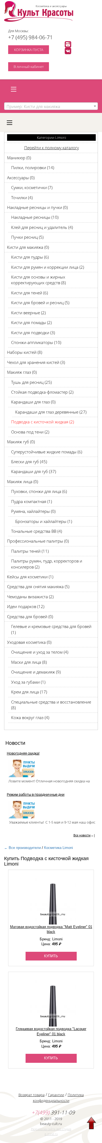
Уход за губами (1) (28, 682)
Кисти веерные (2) (28, 312)
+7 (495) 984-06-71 (30, 37)
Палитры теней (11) (30, 551)
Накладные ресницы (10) (34, 217)
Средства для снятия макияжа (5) (38, 586)
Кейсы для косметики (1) (30, 576)
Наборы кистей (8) (24, 352)
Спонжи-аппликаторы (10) (36, 342)
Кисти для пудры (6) (30, 257)
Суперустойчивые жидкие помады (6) (46, 451)
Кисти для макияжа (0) (28, 247)
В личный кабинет (29, 66)
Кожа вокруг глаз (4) (30, 717)
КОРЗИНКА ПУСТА (28, 49)
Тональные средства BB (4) (36, 531)
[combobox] (51, 106)
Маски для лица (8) (29, 662)
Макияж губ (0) (21, 441)
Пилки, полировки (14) (32, 167)
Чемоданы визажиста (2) (30, 596)
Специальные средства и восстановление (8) (51, 704)
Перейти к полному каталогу (51, 147)
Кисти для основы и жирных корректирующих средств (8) (38, 279)
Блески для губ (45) (29, 461)
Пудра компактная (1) (31, 501)
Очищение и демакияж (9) (36, 672)
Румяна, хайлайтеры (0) (33, 511)
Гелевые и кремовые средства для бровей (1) (51, 629)
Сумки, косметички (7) (31, 187)
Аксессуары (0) (21, 177)
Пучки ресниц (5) (27, 237)
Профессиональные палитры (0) (38, 541)
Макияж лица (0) (22, 481)
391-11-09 (53, 1112)
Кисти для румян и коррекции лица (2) (47, 267)
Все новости (82, 835)
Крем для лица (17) (29, 692)
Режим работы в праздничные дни (35, 794)
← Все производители (22, 848)
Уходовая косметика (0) (29, 642)
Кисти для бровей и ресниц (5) (40, 302)
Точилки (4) (22, 197)
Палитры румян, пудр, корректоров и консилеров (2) (46, 563)
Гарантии (56, 1094)
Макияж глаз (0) (22, 372)
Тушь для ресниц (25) (31, 382)
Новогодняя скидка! (23, 753)
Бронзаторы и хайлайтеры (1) (43, 521)
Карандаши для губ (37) (33, 471)
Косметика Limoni (58, 848)
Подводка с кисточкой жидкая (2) (42, 421)
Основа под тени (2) (30, 432)
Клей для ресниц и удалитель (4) (42, 227)
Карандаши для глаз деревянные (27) (50, 412)
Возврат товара (31, 1094)
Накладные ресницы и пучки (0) (37, 207)
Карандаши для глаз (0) (33, 402)
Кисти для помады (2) (31, 322)
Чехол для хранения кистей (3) (36, 362)
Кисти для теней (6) (29, 292)
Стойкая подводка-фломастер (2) (42, 392)
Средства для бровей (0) (30, 616)
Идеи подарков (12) (25, 606)
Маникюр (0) (19, 157)
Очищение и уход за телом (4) (39, 652)
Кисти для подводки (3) (33, 332)
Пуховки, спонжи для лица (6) (39, 491)
